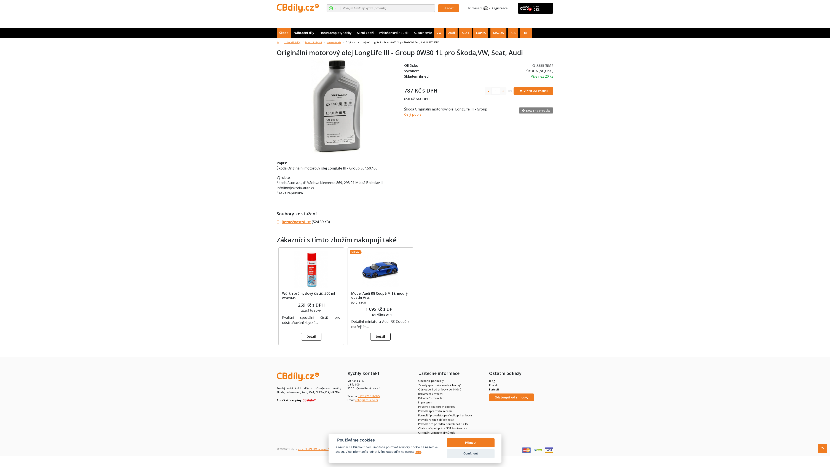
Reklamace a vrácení (430, 394)
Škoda (284, 33)
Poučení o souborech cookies (436, 407)
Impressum (425, 402)
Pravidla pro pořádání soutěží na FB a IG (443, 424)
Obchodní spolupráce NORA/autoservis (442, 428)
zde (418, 451)
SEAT (465, 33)
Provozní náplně (313, 42)
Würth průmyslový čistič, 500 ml (308, 293)
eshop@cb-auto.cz (366, 400)
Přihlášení (475, 8)
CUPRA (481, 33)
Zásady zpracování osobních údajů (439, 385)
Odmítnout (470, 453)
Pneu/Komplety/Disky (335, 33)
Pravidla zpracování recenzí (435, 411)
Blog (492, 381)
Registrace (500, 8)
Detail (311, 336)
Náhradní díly (304, 33)
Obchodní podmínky (431, 381)
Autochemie (423, 33)
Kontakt (493, 385)
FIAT (526, 33)
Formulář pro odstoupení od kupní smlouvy (445, 415)
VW (439, 33)
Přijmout (470, 442)
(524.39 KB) (306, 221)
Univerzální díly (292, 42)
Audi (451, 33)
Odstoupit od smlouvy (511, 397)
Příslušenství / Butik (394, 33)
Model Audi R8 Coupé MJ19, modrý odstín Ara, (379, 295)
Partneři (494, 389)
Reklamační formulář (431, 398)
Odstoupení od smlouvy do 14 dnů (439, 389)
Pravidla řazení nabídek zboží (436, 420)
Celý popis (412, 114)
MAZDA (498, 33)
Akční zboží (365, 33)
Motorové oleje (334, 42)
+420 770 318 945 (369, 396)
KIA (513, 33)
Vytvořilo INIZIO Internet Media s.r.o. (320, 449)
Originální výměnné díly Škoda (436, 433)
